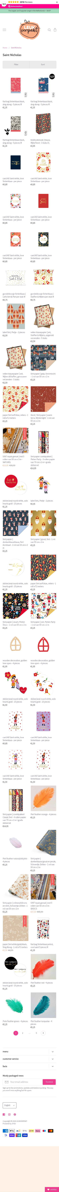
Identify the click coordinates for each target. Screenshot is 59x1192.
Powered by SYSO (9, 1123)
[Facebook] (4, 1114)
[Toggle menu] (4, 30)
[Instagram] (9, 1114)
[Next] (43, 1033)
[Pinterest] (15, 1114)
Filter (16, 64)
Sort (43, 64)
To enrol (49, 1082)
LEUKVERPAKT (21, 1121)
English (7, 1105)
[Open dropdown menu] (52, 1051)
